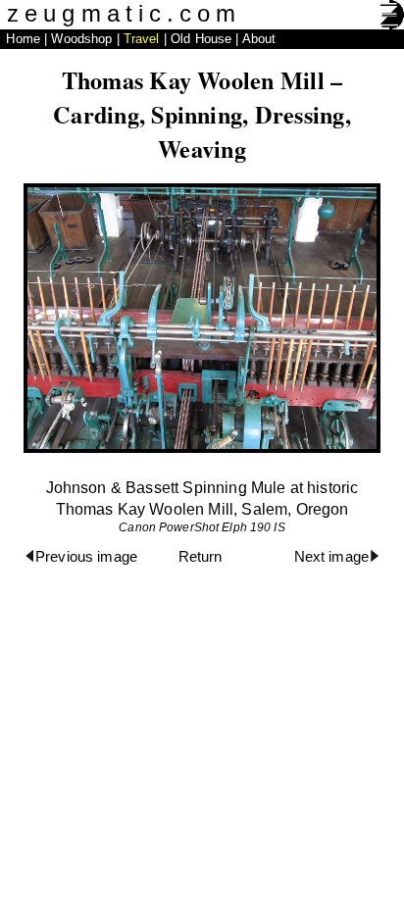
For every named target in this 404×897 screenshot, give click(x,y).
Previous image (86, 557)
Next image (331, 557)
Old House (201, 38)
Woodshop (81, 38)
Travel (142, 38)
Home (23, 38)
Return (200, 557)
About (259, 38)
